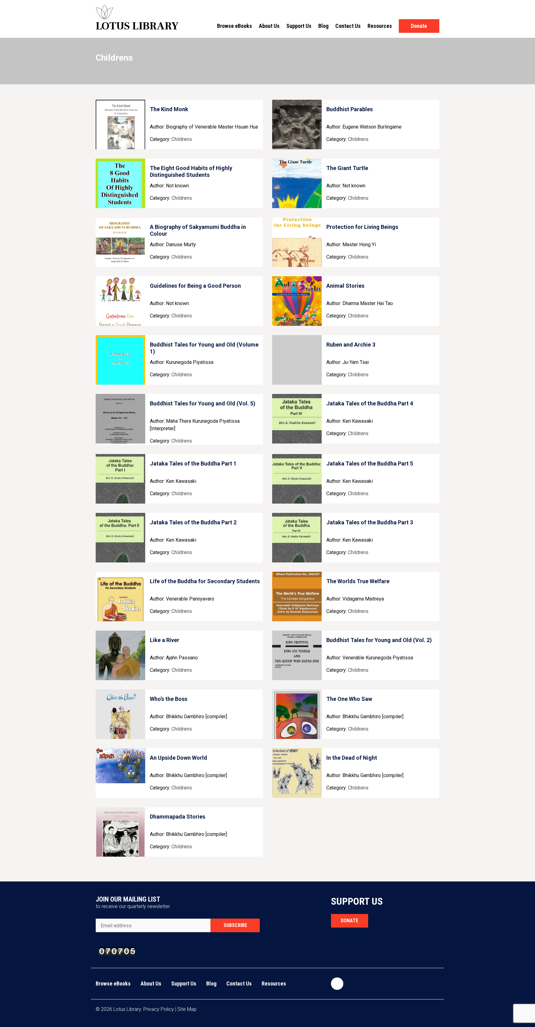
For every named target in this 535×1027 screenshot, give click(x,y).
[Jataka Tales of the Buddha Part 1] (120, 479)
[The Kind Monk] (120, 124)
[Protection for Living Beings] (297, 242)
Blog (323, 26)
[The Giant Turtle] (297, 183)
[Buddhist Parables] (297, 124)
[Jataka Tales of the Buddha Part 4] (297, 419)
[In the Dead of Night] (297, 773)
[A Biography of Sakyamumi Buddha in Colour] (120, 242)
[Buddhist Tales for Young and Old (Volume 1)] (120, 360)
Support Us (298, 26)
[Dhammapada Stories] (120, 832)
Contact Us (348, 26)
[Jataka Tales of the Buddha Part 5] (297, 479)
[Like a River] (120, 655)
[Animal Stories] (297, 301)
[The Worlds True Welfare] (297, 596)
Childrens (182, 139)
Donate (419, 26)
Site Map (187, 1009)
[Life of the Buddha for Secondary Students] (120, 596)
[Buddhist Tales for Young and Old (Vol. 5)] (120, 419)
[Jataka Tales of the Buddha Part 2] (120, 537)
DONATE (349, 921)
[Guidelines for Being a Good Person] (120, 301)
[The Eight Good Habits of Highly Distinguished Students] (120, 183)
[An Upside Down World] (120, 773)
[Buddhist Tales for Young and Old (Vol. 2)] (297, 655)
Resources (380, 26)
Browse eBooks (234, 26)
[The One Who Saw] (297, 714)
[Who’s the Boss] (120, 714)
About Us (269, 26)
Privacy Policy (158, 1009)
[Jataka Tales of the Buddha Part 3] (297, 537)
